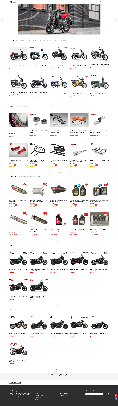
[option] (59, 19)
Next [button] (116, 19)
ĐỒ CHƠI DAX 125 (48, 107)
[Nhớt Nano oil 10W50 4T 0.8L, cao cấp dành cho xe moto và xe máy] (79, 189)
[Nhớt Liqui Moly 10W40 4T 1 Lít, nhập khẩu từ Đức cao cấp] (99, 189)
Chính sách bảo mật (39, 397)
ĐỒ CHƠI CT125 (36, 107)
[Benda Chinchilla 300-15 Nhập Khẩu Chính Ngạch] (79, 323)
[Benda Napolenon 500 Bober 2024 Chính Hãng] (18, 323)
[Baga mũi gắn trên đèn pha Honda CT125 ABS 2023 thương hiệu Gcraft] (39, 149)
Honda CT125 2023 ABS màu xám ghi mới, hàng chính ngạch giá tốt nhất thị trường (18, 94)
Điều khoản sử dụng (39, 395)
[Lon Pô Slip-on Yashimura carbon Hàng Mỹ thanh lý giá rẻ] (39, 219)
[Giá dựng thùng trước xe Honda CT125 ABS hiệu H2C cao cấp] (59, 149)
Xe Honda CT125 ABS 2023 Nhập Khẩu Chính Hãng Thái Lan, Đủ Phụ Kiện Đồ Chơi (99, 66)
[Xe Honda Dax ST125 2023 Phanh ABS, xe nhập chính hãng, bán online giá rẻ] (39, 82)
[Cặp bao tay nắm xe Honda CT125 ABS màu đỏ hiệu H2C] (18, 149)
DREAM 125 (47, 40)
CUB (40, 40)
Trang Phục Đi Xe (23, 176)
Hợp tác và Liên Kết (64, 393)
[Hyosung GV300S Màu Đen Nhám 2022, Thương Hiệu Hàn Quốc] (39, 285)
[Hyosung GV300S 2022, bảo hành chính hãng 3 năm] (59, 259)
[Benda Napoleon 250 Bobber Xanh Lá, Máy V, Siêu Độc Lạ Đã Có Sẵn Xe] (99, 323)
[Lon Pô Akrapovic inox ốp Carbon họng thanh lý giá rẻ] (18, 189)
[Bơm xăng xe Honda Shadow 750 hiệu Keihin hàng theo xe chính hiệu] (39, 189)
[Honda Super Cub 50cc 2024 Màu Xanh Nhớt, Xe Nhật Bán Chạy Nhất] (39, 54)
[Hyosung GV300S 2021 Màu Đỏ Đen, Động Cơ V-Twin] (79, 259)
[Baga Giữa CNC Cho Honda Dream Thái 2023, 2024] (18, 120)
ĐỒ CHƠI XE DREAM (23, 107)
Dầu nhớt (32, 176)
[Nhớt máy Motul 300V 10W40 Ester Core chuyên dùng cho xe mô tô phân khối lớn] (79, 219)
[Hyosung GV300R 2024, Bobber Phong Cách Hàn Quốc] (99, 259)
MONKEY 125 (32, 40)
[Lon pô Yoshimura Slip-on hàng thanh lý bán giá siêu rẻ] (18, 219)
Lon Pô (39, 176)
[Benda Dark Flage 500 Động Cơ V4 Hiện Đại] (59, 323)
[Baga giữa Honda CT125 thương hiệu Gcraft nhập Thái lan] (59, 120)
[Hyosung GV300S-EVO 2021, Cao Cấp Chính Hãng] (18, 259)
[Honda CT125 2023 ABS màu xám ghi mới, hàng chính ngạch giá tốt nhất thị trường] (18, 82)
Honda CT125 (23, 40)
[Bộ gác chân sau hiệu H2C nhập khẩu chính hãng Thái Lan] (99, 120)
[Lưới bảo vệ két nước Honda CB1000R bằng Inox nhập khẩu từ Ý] (99, 219)
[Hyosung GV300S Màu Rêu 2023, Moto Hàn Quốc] (18, 285)
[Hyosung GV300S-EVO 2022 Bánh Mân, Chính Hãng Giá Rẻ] (39, 259)
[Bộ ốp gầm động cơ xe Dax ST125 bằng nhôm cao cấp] (99, 149)
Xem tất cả (58, 103)
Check (106, 394)
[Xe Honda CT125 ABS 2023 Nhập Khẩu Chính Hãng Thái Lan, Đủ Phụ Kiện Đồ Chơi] (99, 54)
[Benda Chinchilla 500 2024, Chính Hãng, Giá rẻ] (39, 323)
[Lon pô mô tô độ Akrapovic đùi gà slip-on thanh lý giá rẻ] (59, 189)
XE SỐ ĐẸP (55, 40)
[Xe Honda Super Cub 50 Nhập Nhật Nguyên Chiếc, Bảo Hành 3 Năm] (59, 82)
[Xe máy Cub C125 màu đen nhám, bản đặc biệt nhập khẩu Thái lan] (18, 54)
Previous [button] (2, 19)
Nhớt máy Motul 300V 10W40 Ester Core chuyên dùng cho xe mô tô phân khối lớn (78, 231)
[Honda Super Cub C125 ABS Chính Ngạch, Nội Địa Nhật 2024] (59, 54)
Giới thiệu (37, 393)
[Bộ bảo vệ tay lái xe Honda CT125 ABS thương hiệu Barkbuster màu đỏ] (79, 120)
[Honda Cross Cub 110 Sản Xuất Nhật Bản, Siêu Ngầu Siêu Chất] (79, 54)
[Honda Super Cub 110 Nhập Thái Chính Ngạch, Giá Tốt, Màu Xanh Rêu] (99, 82)
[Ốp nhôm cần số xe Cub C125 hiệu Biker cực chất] (39, 120)
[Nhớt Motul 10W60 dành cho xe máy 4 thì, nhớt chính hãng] (59, 219)
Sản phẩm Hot (63, 395)
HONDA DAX (64, 40)
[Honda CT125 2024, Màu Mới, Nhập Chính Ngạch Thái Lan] (79, 82)
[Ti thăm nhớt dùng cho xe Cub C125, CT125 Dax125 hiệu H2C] (79, 149)
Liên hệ (36, 399)
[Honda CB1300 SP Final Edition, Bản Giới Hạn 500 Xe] (18, 349)
